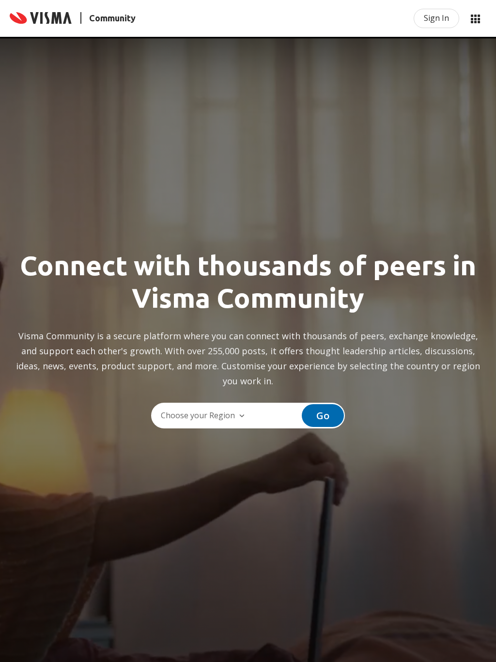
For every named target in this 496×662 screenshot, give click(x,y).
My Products (475, 18)
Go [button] (322, 415)
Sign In (436, 18)
